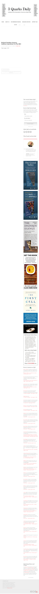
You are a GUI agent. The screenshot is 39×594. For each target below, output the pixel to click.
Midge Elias (25, 460)
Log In (15, 24)
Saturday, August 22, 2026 (27, 373)
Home (3, 21)
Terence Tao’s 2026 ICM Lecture (27, 536)
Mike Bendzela (25, 384)
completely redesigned (31, 567)
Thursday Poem (25, 402)
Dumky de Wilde (26, 572)
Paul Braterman (25, 500)
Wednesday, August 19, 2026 (34, 436)
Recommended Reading (16, 21)
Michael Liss (25, 405)
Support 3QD (34, 21)
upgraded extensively (28, 569)
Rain (24, 376)
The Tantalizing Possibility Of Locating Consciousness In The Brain (28, 496)
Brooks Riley (25, 390)
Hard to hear (25, 518)
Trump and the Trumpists (6, 69)
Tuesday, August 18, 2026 (29, 464)
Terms (30, 126)
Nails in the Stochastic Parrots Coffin (28, 449)
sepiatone (24, 445)
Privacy (32, 126)
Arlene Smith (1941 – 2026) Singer (28, 559)
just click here (25, 105)
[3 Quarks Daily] (19, 12)
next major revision (26, 570)
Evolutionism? (25, 423)
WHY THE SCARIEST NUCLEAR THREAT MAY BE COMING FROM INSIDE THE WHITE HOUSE (11, 72)
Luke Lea (24, 492)
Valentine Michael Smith (26, 453)
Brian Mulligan (25, 439)
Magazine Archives (26, 21)
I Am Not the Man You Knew (27, 531)
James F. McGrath (25, 369)
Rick (24, 400)
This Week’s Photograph (26, 393)
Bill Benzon (25, 413)
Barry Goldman (25, 419)
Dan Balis (33, 569)
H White (24, 521)
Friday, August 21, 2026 (26, 387)
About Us (7, 21)
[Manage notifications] (37, 592)
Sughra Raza (25, 396)
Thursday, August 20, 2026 (31, 423)
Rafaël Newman (25, 508)
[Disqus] (11, 87)
